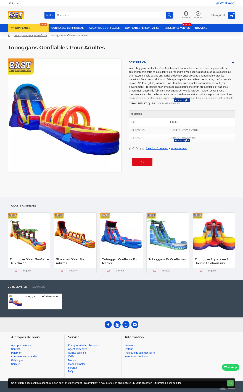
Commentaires (169, 103)
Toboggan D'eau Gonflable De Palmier (29, 261)
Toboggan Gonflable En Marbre (119, 261)
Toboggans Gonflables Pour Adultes (41, 296)
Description (137, 62)
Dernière (38, 286)
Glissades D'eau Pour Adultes (71, 261)
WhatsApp (230, 367)
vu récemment (18, 286)
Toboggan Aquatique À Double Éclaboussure (212, 261)
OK (230, 383)
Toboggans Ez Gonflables (167, 259)
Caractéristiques (142, 103)
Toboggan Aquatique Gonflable (30, 35)
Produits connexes (22, 205)
